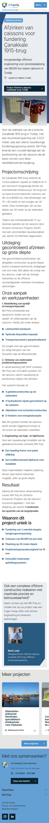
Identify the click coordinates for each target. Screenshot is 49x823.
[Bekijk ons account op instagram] (5, 817)
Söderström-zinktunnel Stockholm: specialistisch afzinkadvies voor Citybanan (13, 718)
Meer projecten (31, 743)
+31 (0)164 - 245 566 (25, 773)
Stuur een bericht (21, 781)
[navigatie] (24, 790)
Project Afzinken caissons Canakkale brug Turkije (19, 88)
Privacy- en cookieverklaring (13, 805)
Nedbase (14, 809)
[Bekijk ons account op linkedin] (12, 817)
